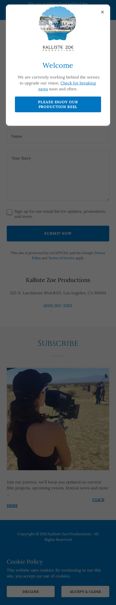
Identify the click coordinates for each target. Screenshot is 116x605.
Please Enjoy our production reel (58, 104)
